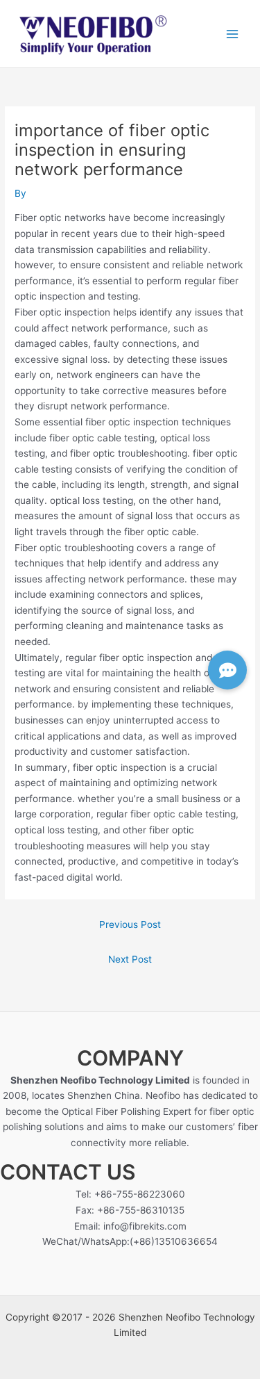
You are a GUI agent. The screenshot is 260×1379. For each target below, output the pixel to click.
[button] (227, 670)
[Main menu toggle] (232, 33)
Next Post (130, 959)
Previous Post (130, 924)
